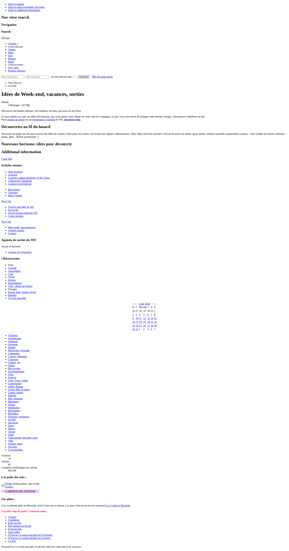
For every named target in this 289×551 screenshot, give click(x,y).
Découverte (14, 368)
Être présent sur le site (19, 526)
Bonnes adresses (16, 70)
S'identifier (84, 77)
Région (12, 58)
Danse (11, 365)
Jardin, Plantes (15, 386)
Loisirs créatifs (15, 392)
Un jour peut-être (17, 298)
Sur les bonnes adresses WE (23, 213)
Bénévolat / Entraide (19, 350)
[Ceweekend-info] (3, 485)
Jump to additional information (24, 10)
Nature (11, 404)
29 (155, 325)
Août (141, 303)
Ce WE (12, 541)
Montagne (13, 401)
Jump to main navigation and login (26, 7)
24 (137, 325)
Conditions (14, 520)
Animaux (13, 335)
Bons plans (14, 189)
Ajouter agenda (16, 230)
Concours (13, 359)
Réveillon (13, 413)
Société (12, 419)
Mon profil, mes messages (21, 227)
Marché (12, 395)
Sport (11, 425)
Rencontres (14, 410)
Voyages (12, 446)
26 (144, 325)
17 (137, 322)
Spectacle (13, 422)
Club (10, 274)
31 (137, 329)
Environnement (16, 371)
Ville (10, 440)
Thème (11, 49)
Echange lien (15, 529)
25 (140, 325)
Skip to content (16, 4)
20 (148, 322)
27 (148, 325)
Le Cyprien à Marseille (118, 505)
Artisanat (13, 341)
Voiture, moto (15, 443)
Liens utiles (14, 532)
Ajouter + (13, 43)
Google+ (9, 486)
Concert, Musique (17, 356)
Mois (10, 52)
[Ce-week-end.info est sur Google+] (29, 538)
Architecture (14, 338)
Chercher (13, 192)
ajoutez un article (16, 119)
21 (152, 322)
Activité (12, 268)
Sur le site (13, 210)
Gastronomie (15, 383)
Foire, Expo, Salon (18, 380)
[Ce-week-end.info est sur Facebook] (30, 535)
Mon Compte (15, 195)
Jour (10, 55)
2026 (147, 303)
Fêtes (11, 374)
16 (133, 322)
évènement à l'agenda (43, 119)
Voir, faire (13, 67)
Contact (12, 233)
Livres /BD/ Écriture (19, 389)
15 (155, 318)
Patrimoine (13, 407)
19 (144, 322)
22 (155, 322)
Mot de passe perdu (102, 76)
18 (140, 322)
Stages (11, 428)
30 (133, 329)
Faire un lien (14, 523)
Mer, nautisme (15, 398)
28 (152, 325)
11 (140, 318)
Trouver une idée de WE (21, 207)
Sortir (11, 61)
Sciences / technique (18, 416)
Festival (12, 377)
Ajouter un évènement (19, 252)
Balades (12, 295)
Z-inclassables (15, 449)
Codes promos (15, 216)
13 (148, 318)
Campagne (13, 353)
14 (152, 318)
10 (137, 318)
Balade (11, 347)
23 (133, 325)
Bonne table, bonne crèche (22, 292)
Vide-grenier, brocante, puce (23, 437)
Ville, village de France (20, 286)
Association (14, 271)
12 (144, 318)
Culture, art (14, 362)
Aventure (13, 344)
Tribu (11, 434)
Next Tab (6, 201)
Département (15, 283)
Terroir (11, 431)
